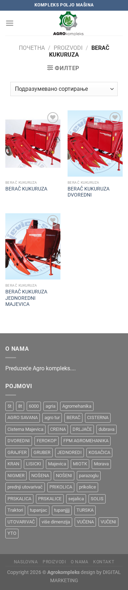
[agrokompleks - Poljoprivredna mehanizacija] (68, 23)
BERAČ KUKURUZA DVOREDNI (89, 192)
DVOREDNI (18, 440)
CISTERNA (97, 417)
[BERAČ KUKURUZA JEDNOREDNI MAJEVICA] (32, 246)
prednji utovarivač (25, 487)
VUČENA (85, 521)
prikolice (87, 487)
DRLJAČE (82, 429)
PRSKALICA (19, 498)
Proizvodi (68, 48)
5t (9, 406)
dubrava (106, 429)
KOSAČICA (99, 452)
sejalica (76, 498)
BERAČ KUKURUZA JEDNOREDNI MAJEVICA (26, 298)
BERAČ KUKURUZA (26, 189)
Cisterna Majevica (25, 429)
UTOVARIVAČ (21, 521)
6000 (34, 406)
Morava (101, 463)
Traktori (15, 510)
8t (20, 406)
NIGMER (16, 475)
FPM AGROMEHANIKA (85, 440)
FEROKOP (47, 440)
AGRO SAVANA (22, 417)
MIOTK (80, 463)
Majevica (57, 463)
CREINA (58, 429)
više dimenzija (56, 521)
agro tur (52, 417)
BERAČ (73, 417)
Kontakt (103, 561)
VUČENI (108, 521)
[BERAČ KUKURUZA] (32, 143)
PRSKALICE (50, 498)
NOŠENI (64, 475)
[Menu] (9, 23)
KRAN (13, 463)
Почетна (32, 48)
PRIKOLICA (60, 487)
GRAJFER (17, 452)
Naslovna (26, 561)
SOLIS (97, 498)
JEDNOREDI (69, 452)
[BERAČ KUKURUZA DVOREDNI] (95, 143)
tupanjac (38, 510)
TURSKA (85, 510)
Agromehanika (76, 406)
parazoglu (88, 475)
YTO (11, 533)
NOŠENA (40, 475)
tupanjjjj (62, 510)
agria (50, 406)
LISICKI (33, 463)
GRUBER (41, 452)
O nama (80, 561)
